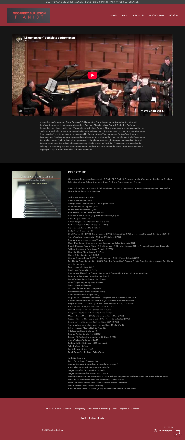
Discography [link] (156, 15)
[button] (173, 16)
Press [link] (115, 409)
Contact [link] (135, 409)
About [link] (125, 15)
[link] (28, 15)
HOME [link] (113, 15)
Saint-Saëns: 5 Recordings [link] (99, 409)
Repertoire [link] (124, 409)
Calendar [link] (139, 15)
